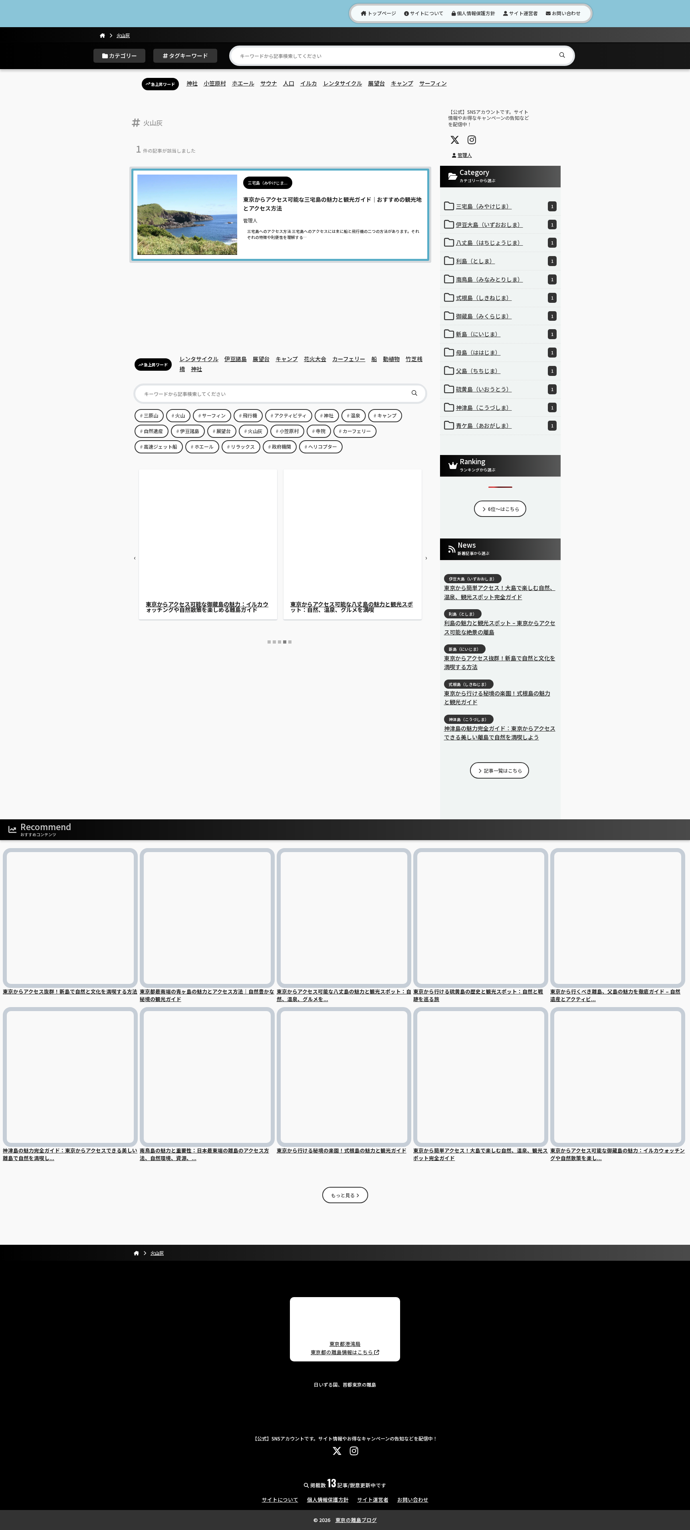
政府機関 (281, 446)
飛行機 (250, 415)
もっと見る (343, 1195)
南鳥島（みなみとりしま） (504, 279)
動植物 (391, 359)
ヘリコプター (322, 446)
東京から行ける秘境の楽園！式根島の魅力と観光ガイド (497, 697)
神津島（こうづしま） (504, 407)
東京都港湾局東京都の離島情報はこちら (342, 1347)
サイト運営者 (523, 13)
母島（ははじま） (504, 352)
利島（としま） (504, 261)
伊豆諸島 (235, 359)
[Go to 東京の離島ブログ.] (102, 35)
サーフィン (433, 83)
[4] (284, 642)
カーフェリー (348, 359)
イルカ (308, 83)
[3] (279, 642)
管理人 (465, 154)
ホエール (243, 83)
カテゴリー (122, 56)
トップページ (381, 13)
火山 (180, 415)
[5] (289, 642)
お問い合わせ (566, 13)
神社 (192, 83)
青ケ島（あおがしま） (504, 425)
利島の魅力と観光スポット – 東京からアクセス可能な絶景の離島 (499, 627)
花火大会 (315, 359)
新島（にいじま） (504, 334)
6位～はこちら (503, 508)
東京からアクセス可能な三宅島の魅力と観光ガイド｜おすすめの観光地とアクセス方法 (351, 607)
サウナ (268, 83)
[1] (269, 642)
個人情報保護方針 (475, 13)
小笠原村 (215, 83)
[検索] (564, 55)
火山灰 (255, 430)
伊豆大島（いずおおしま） (504, 225)
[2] (274, 642)
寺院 (320, 430)
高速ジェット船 (160, 446)
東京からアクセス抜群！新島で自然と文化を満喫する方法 (499, 662)
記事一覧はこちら (502, 770)
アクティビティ (290, 415)
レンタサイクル (342, 83)
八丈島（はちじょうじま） (504, 242)
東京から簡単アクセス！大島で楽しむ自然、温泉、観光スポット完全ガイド (499, 592)
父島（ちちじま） (504, 371)
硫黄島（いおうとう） (504, 389)
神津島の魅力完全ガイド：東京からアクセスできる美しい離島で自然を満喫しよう (207, 607)
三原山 (151, 415)
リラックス (243, 446)
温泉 (355, 415)
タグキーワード (188, 56)
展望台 (376, 83)
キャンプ (402, 83)
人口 (288, 83)
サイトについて (426, 13)
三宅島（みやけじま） (504, 206)
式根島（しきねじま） (504, 298)
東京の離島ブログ (356, 1520)
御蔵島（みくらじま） (504, 316)
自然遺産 (153, 430)
